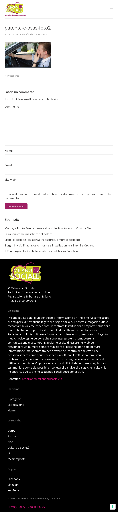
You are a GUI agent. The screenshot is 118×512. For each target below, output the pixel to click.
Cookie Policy (36, 507)
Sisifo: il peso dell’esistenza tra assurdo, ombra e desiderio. (43, 240)
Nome (9, 151)
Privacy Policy (16, 507)
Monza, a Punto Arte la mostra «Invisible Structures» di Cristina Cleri (48, 228)
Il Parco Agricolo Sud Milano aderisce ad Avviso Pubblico (41, 251)
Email (8, 165)
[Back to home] (15, 9)
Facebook (14, 479)
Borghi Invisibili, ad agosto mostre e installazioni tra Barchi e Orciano (49, 245)
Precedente (13, 75)
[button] (111, 9)
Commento (12, 106)
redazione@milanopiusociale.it (42, 379)
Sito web (10, 179)
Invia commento (16, 206)
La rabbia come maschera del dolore (28, 234)
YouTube (13, 490)
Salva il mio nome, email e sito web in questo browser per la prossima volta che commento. (58, 196)
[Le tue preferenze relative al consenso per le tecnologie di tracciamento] (113, 507)
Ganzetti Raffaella (24, 34)
